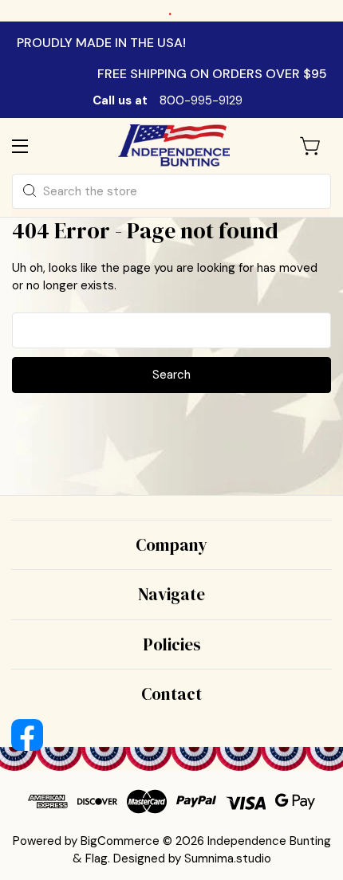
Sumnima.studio (227, 858)
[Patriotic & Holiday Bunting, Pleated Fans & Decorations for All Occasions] (174, 145)
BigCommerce (120, 841)
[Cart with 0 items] (311, 146)
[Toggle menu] (34, 145)
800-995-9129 (201, 100)
